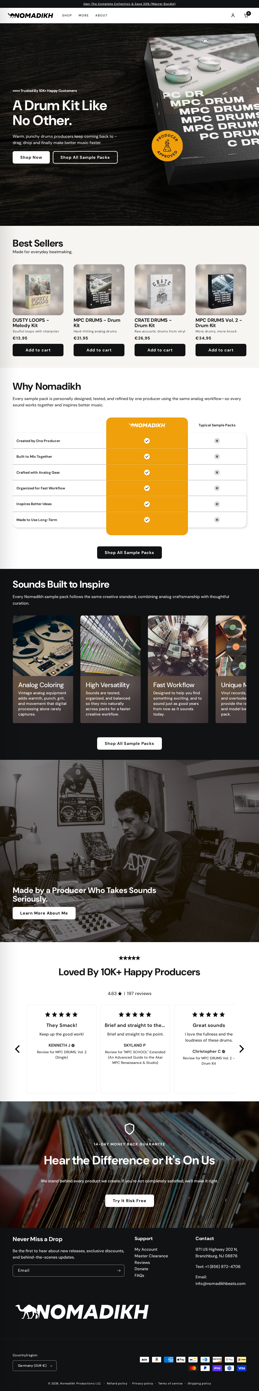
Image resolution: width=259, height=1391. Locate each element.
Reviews (142, 1262)
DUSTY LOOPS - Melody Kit (31, 323)
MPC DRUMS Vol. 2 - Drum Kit (219, 323)
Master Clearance (151, 1256)
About (101, 15)
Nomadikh (67, 1383)
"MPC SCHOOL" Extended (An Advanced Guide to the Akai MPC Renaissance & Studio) (137, 1057)
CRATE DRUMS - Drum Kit (153, 323)
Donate (141, 1268)
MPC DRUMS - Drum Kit (97, 323)
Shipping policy (199, 1383)
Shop (67, 15)
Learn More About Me (44, 913)
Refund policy (117, 1383)
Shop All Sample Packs (85, 157)
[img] (73, 1045)
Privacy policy (142, 1383)
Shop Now (31, 157)
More (84, 15)
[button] (18, 1049)
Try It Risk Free (129, 1200)
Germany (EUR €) (32, 1365)
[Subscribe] (118, 1271)
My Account (146, 1249)
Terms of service (170, 1383)
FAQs (139, 1275)
